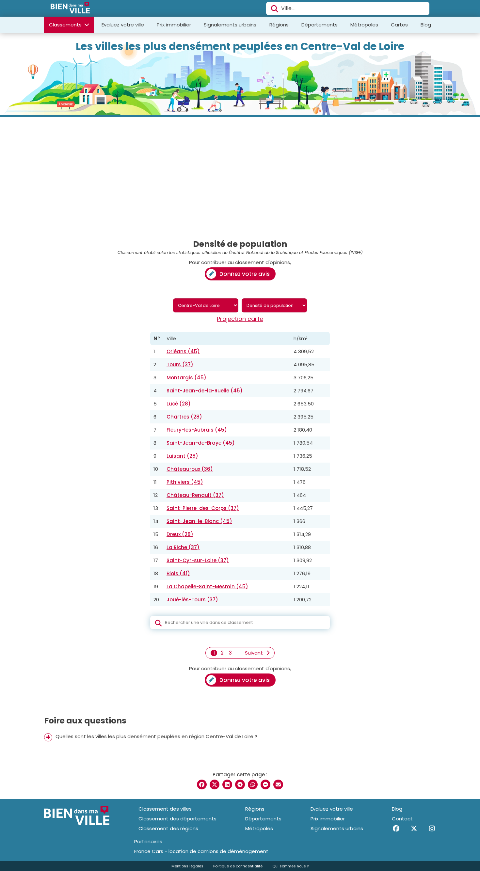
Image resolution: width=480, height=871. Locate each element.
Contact (402, 818)
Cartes (399, 24)
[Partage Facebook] (202, 784)
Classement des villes (165, 808)
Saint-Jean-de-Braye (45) (201, 442)
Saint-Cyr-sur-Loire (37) (198, 560)
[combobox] (347, 8)
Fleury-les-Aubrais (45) (197, 429)
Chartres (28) (184, 416)
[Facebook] (396, 828)
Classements (66, 24)
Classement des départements (177, 818)
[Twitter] (414, 828)
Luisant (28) (182, 455)
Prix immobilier (174, 24)
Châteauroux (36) (190, 469)
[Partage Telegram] (240, 784)
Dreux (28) (180, 534)
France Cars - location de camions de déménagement (201, 851)
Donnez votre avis (244, 274)
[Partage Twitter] (214, 784)
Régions (279, 24)
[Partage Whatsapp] (253, 784)
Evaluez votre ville (123, 24)
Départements (319, 24)
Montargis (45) (186, 377)
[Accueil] (70, 8)
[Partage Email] (278, 784)
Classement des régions (168, 828)
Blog (426, 24)
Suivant (254, 653)
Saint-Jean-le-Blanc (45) (199, 521)
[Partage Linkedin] (227, 784)
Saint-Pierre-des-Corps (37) (203, 508)
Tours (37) (180, 364)
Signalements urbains (230, 24)
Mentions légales (187, 866)
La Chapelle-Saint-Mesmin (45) (207, 586)
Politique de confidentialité (238, 866)
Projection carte (240, 319)
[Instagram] (432, 828)
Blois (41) (178, 573)
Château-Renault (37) (195, 495)
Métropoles (364, 24)
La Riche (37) (183, 547)
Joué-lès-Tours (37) (192, 599)
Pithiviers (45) (185, 482)
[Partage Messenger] (265, 784)
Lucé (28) (179, 403)
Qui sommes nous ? (290, 866)
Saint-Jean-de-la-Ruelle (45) (205, 390)
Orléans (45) (183, 351)
